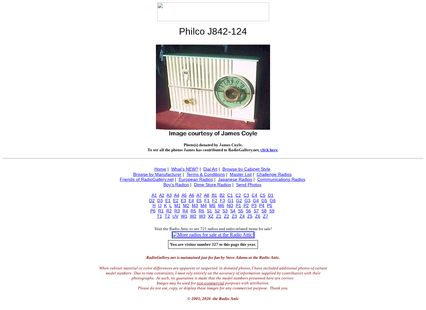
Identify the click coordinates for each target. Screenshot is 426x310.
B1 (214, 195)
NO (230, 205)
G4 (256, 200)
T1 (159, 216)
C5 (262, 195)
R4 (185, 210)
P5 (269, 205)
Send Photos (248, 184)
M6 (221, 205)
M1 (177, 205)
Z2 (226, 216)
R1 (161, 210)
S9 (271, 210)
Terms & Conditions (205, 174)
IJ (160, 205)
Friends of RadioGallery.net (147, 179)
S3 (225, 210)
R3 (177, 210)
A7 (199, 195)
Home (160, 169)
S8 (264, 210)
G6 (273, 200)
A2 (161, 195)
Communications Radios (281, 179)
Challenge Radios (274, 174)
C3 (246, 195)
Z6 (257, 216)
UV (175, 216)
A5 (184, 195)
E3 (183, 200)
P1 (238, 205)
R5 (193, 210)
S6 (248, 210)
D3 (160, 200)
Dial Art (210, 169)
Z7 (265, 216)
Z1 (218, 216)
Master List (241, 174)
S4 (232, 210)
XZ (211, 216)
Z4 (242, 216)
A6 (191, 195)
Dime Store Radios (212, 184)
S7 (256, 210)
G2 (239, 200)
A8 (206, 195)
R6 (201, 210)
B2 (222, 195)
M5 (212, 205)
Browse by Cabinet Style (246, 169)
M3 (195, 205)
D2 (152, 200)
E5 (199, 200)
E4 (191, 200)
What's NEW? (184, 169)
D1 (271, 195)
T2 (167, 216)
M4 (204, 205)
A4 (176, 195)
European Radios (196, 179)
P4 (261, 205)
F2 (214, 200)
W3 (202, 216)
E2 (175, 200)
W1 (184, 216)
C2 (238, 195)
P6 (153, 210)
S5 (240, 210)
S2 (217, 210)
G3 (247, 200)
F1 (207, 200)
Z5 (250, 216)
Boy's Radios (176, 184)
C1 (230, 195)
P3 (254, 205)
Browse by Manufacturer (157, 174)
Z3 (234, 216)
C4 (254, 195)
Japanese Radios (235, 179)
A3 (169, 195)
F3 (222, 200)
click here (269, 150)
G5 (264, 200)
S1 (209, 210)
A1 (154, 195)
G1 (231, 200)
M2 (186, 205)
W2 (193, 216)
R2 (169, 210)
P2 (246, 205)
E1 (168, 200)
